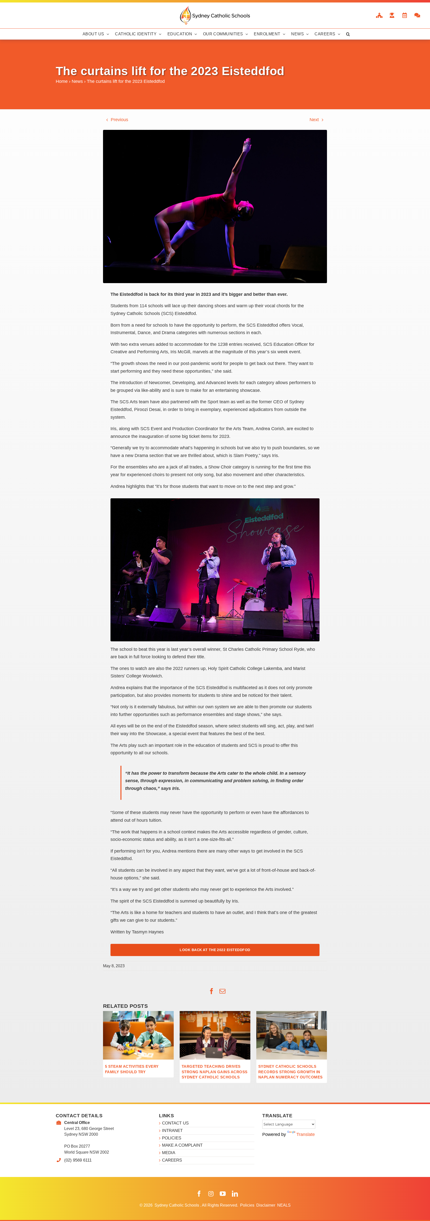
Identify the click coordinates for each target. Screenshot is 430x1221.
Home (62, 81)
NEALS (284, 1205)
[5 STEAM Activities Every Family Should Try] (138, 1013)
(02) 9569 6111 (78, 1160)
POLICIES (171, 1138)
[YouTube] (223, 1194)
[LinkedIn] (235, 1194)
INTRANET (172, 1130)
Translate (305, 1134)
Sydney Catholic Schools (177, 1205)
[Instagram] (211, 1194)
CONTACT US (175, 1123)
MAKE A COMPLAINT (182, 1145)
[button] (348, 34)
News (77, 81)
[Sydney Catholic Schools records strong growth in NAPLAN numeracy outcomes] (291, 1013)
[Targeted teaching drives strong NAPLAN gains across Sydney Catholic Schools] (215, 1013)
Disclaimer (266, 1205)
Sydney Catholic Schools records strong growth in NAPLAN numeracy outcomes (290, 1071)
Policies (247, 1205)
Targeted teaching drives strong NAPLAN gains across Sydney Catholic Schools (214, 1071)
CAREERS (172, 1160)
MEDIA (168, 1152)
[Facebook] (199, 1194)
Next (314, 119)
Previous (119, 119)
